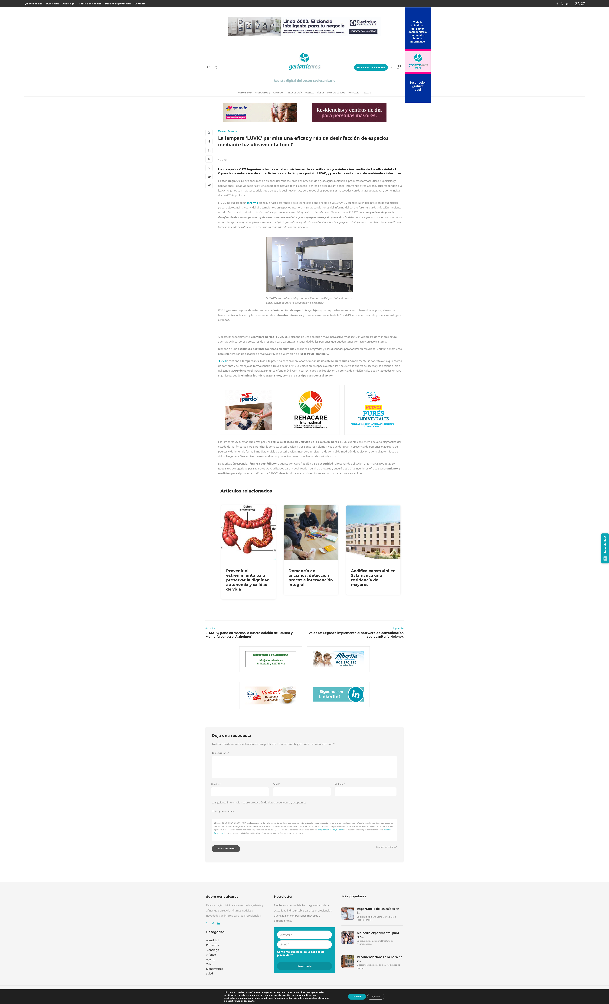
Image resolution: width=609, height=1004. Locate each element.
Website (340, 784)
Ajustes (376, 996)
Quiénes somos (33, 3)
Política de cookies (90, 3)
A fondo (278, 93)
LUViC (223, 361)
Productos (261, 93)
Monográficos (336, 93)
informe (253, 203)
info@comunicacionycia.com (330, 829)
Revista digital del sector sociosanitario (304, 80)
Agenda (309, 93)
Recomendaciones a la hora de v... (379, 959)
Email (276, 784)
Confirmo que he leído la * (300, 953)
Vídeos (320, 93)
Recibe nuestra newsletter (371, 67)
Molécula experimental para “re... (378, 935)
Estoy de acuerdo (224, 811)
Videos (210, 964)
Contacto (140, 3)
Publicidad (52, 3)
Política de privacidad (118, 3)
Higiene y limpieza (227, 131)
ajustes (251, 1001)
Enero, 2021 (223, 160)
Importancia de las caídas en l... (378, 911)
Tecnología (295, 93)
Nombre (216, 784)
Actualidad (245, 93)
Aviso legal (68, 3)
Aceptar (357, 996)
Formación (354, 93)
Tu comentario (220, 753)
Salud (367, 93)
